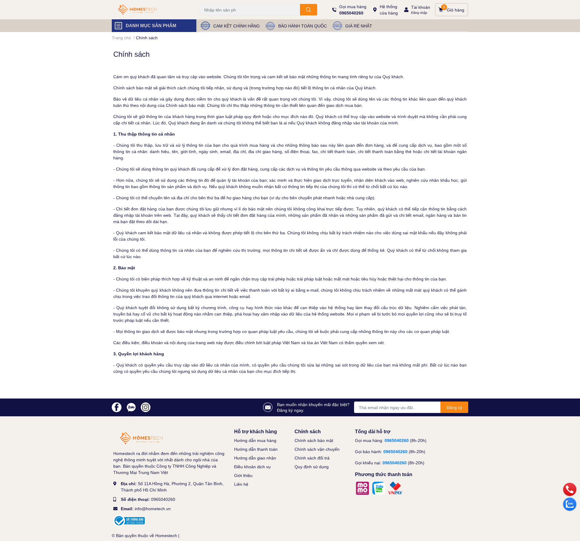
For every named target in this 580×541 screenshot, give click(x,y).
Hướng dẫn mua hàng (255, 440)
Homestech (166, 535)
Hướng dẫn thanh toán (256, 449)
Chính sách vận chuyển (317, 449)
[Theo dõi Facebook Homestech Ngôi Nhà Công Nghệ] (116, 406)
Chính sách (131, 54)
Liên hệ (241, 484)
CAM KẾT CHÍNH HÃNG (236, 25)
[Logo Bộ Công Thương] (129, 520)
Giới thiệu (243, 475)
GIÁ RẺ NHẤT (358, 25)
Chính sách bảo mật (314, 440)
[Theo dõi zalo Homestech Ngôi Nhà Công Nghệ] (131, 406)
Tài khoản (420, 7)
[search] (308, 9)
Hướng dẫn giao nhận (255, 457)
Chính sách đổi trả (312, 457)
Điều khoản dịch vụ (252, 466)
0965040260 (351, 12)
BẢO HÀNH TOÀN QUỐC (302, 25)
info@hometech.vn (153, 508)
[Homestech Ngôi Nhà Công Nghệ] (149, 10)
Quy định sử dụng (312, 466)
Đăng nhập (419, 12)
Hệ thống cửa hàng (389, 9)
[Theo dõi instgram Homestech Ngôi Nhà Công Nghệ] (145, 406)
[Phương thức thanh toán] (379, 487)
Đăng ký (454, 407)
